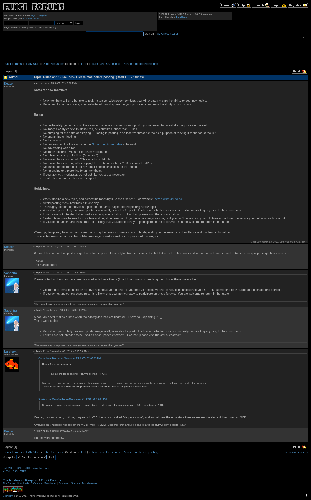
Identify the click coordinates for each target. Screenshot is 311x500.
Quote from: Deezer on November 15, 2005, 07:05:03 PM (69, 358)
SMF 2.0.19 (9, 468)
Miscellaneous (89, 483)
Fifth (84, 63)
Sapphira (10, 273)
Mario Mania (50, 483)
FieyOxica (182, 17)
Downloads (23, 483)
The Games (9, 483)
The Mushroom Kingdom (20, 480)
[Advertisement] (155, 51)
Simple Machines (40, 468)
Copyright (8, 496)
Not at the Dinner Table (107, 144)
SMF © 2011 (23, 468)
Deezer (9, 83)
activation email (31, 18)
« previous (292, 452)
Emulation (64, 483)
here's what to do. (169, 199)
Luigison (10, 351)
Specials (75, 483)
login (33, 15)
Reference (36, 483)
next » (304, 452)
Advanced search (168, 33)
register (43, 15)
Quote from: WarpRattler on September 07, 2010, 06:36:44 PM (72, 399)
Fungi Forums (51, 480)
